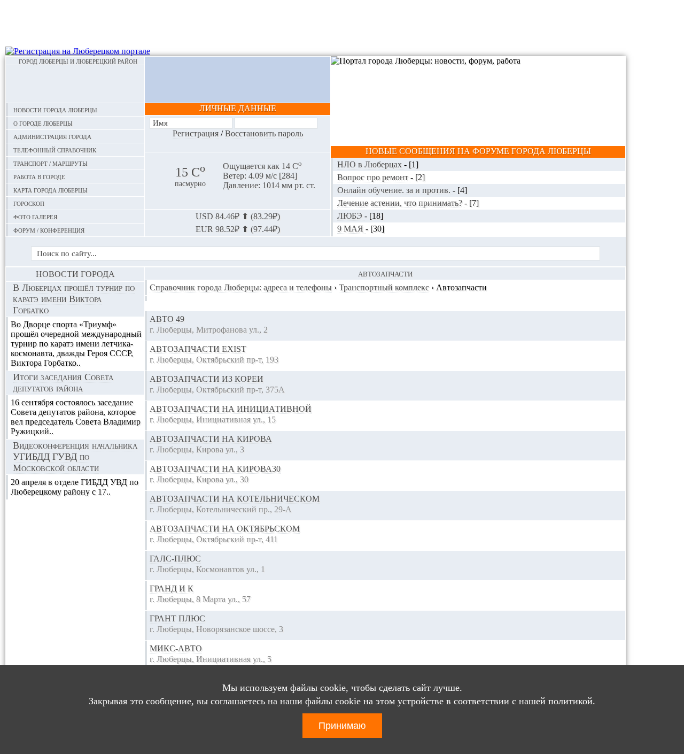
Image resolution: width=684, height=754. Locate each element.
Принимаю (342, 725)
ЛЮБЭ (350, 215)
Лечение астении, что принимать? (400, 202)
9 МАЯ (351, 228)
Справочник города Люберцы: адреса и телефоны (241, 287)
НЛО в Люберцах (370, 164)
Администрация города (52, 136)
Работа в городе (39, 176)
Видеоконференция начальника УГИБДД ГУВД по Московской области (75, 456)
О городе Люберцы (43, 122)
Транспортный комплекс (384, 287)
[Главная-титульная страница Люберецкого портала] (75, 84)
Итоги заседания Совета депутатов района (63, 383)
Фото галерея (35, 216)
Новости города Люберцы (55, 109)
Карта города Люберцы (50, 189)
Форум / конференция (48, 229)
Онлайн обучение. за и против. (395, 190)
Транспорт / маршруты (50, 162)
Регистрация (196, 133)
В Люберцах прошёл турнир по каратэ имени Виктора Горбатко (74, 299)
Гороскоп (28, 202)
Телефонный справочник (54, 149)
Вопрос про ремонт (373, 177)
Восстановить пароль (264, 133)
